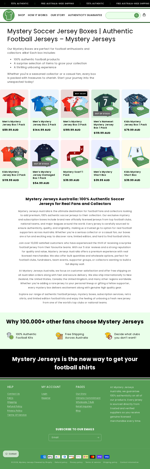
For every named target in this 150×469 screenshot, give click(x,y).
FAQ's (10, 398)
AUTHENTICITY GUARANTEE (85, 15)
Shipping (12, 402)
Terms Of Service (17, 414)
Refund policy (61, 462)
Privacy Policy (14, 410)
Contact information (129, 462)
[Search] (136, 15)
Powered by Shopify (43, 462)
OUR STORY (58, 15)
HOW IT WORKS (37, 15)
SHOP (21, 15)
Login (44, 393)
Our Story (81, 393)
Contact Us (13, 393)
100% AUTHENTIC (16, 3)
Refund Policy (14, 406)
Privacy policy (76, 462)
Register (46, 398)
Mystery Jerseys (26, 462)
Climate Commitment (88, 398)
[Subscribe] (98, 437)
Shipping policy (110, 462)
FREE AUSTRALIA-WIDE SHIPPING (54, 3)
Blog (78, 410)
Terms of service (93, 462)
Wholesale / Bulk (85, 402)
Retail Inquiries (84, 406)
